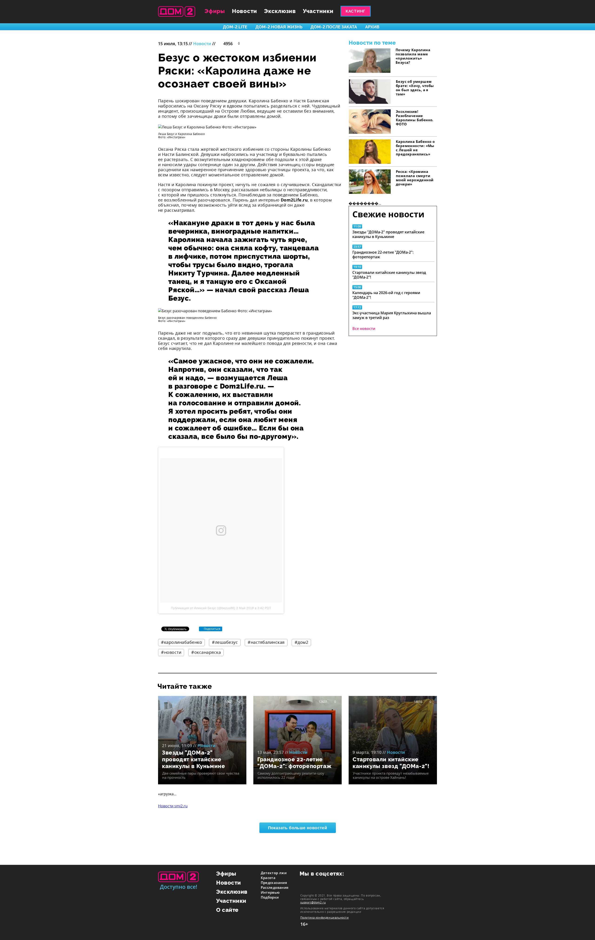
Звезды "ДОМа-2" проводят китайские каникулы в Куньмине (388, 234)
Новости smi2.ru (173, 806)
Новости (244, 11)
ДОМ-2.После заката (334, 26)
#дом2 (301, 642)
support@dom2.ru (313, 902)
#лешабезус (225, 642)
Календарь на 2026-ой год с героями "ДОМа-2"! (386, 295)
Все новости (363, 328)
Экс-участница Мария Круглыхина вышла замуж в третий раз (391, 315)
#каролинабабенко (181, 642)
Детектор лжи (274, 872)
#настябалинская (266, 642)
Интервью (270, 892)
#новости (171, 652)
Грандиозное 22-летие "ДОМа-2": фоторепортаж (382, 254)
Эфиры (215, 11)
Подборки (270, 897)
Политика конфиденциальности (324, 917)
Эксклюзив (280, 11)
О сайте (227, 909)
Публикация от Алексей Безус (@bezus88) (203, 608)
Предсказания (274, 882)
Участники (318, 11)
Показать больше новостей (297, 828)
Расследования (275, 887)
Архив (372, 26)
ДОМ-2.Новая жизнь (278, 26)
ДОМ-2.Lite (235, 26)
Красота (268, 877)
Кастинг (355, 11)
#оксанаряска (206, 652)
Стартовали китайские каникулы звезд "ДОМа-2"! (389, 274)
